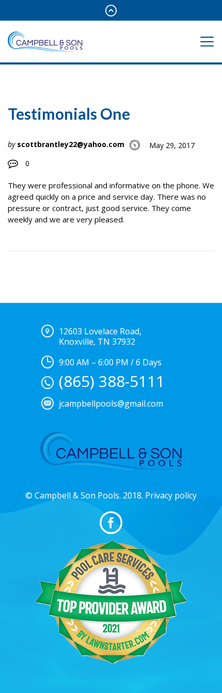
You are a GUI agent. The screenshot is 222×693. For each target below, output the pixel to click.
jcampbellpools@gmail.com (111, 403)
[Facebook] (111, 522)
